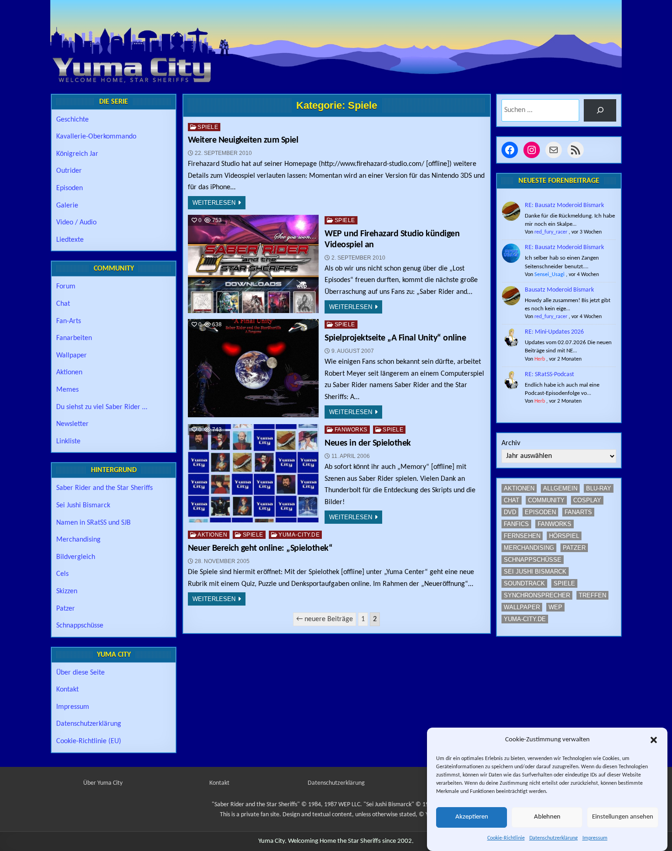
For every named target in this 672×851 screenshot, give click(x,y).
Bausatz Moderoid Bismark (559, 290)
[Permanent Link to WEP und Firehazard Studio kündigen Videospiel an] (253, 264)
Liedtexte (70, 240)
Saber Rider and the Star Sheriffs (104, 488)
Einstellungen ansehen (622, 817)
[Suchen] (600, 110)
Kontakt (67, 689)
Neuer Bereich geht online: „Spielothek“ (260, 548)
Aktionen (212, 535)
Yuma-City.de (299, 535)
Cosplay (587, 500)
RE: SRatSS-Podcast (549, 374)
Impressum (595, 838)
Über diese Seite (80, 672)
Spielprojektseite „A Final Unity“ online (395, 338)
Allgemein (560, 488)
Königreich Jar (77, 154)
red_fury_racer (550, 232)
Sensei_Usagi (549, 274)
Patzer (65, 608)
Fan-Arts (68, 321)
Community (546, 500)
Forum (65, 286)
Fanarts (578, 512)
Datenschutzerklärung (553, 838)
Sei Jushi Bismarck (83, 505)
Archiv (510, 443)
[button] (653, 740)
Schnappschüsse (79, 625)
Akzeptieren (471, 817)
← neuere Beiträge (324, 619)
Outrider (69, 171)
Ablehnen (547, 817)
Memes (67, 390)
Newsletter (72, 424)
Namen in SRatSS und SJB (93, 523)
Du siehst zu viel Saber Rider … (101, 407)
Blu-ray (598, 488)
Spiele (207, 127)
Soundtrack (524, 583)
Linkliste (68, 441)
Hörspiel (564, 535)
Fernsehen (522, 535)
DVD (510, 512)
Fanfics (516, 524)
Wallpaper (71, 355)
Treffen (592, 595)
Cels (62, 574)
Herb (539, 359)
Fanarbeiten (74, 338)
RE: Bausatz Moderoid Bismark (564, 205)
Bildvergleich (75, 557)
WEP (555, 607)
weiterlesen (213, 202)
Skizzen (66, 591)
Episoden (69, 188)
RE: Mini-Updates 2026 (554, 332)
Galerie (67, 205)
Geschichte (72, 119)
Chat (63, 304)
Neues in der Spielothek (368, 443)
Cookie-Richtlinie (506, 838)
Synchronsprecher (537, 595)
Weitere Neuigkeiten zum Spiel (243, 140)
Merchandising (78, 539)
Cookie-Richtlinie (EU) (88, 741)
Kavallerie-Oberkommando (96, 136)
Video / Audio (76, 222)
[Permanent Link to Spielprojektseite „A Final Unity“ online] (253, 368)
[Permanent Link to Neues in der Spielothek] (253, 473)
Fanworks (351, 429)
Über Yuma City (103, 783)
